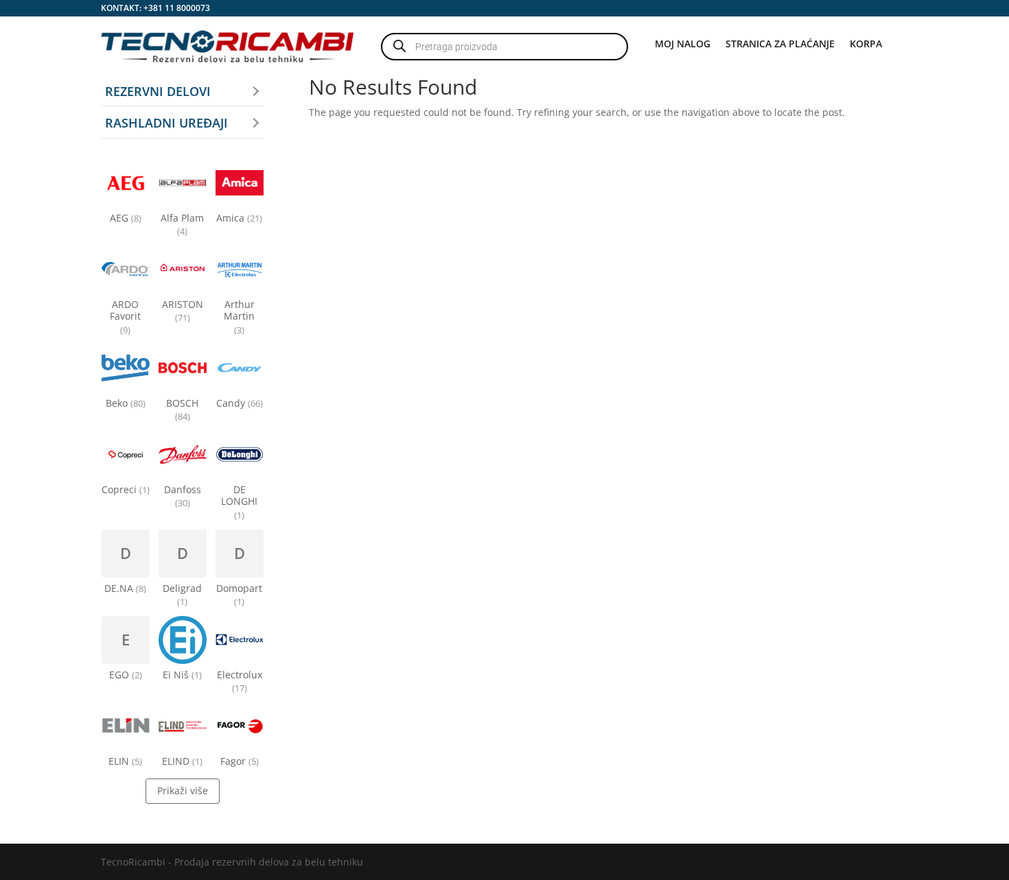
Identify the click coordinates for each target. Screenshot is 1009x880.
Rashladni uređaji (166, 123)
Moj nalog (682, 44)
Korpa (866, 44)
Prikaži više (182, 790)
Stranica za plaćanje (780, 44)
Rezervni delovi (158, 91)
